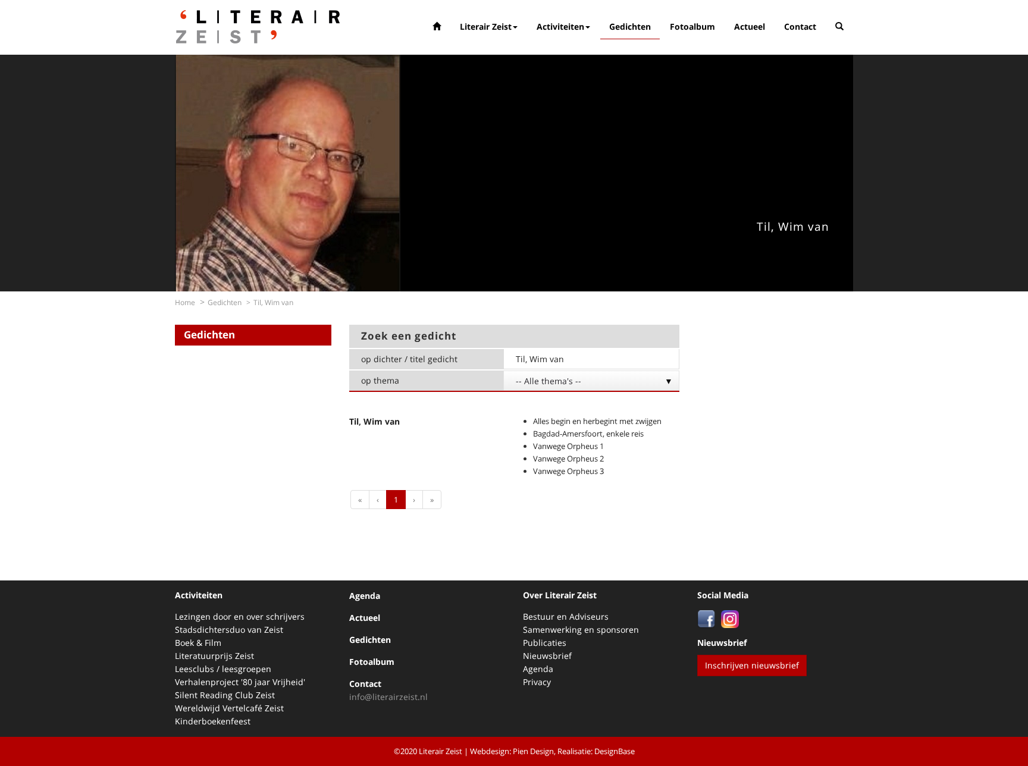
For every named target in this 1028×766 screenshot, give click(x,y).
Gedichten (630, 26)
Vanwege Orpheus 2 (568, 458)
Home (185, 302)
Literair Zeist (486, 26)
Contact (800, 26)
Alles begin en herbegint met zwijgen (597, 421)
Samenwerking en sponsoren (581, 629)
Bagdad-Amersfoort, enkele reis (588, 433)
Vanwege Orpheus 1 (568, 446)
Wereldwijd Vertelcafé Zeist (229, 708)
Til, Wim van (374, 421)
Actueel (749, 26)
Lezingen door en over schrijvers (240, 616)
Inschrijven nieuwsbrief (752, 665)
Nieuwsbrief (547, 655)
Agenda (364, 595)
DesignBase (614, 751)
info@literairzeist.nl (388, 696)
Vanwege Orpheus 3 (568, 471)
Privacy (537, 681)
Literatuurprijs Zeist (214, 655)
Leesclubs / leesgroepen (223, 668)
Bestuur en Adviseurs (566, 616)
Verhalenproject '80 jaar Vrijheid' (240, 681)
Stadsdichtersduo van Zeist (229, 629)
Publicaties (544, 642)
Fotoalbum (692, 26)
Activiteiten (560, 26)
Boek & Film (198, 642)
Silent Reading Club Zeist (225, 695)
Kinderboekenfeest (212, 721)
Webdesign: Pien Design (512, 751)
